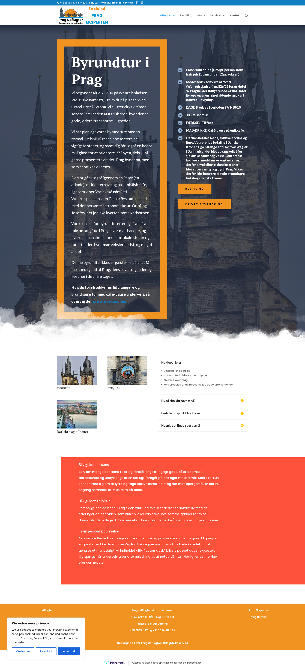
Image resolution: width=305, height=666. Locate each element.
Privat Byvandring (204, 204)
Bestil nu (194, 188)
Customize (23, 651)
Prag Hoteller (258, 617)
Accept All (69, 651)
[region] (46, 638)
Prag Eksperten (259, 610)
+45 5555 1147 (139, 630)
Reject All (46, 651)
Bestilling (186, 15)
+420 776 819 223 (164, 630)
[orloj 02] (127, 384)
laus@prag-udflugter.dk (152, 624)
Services (216, 15)
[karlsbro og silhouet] (77, 427)
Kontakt (235, 15)
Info (199, 15)
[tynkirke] (77, 384)
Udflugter (165, 15)
